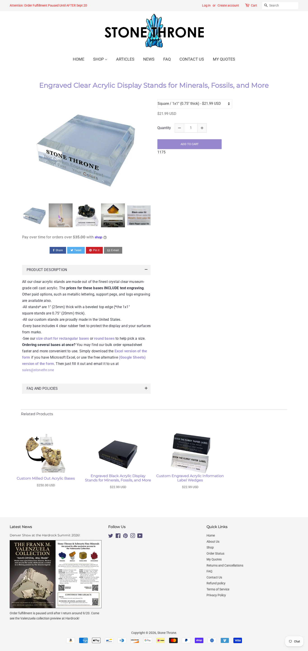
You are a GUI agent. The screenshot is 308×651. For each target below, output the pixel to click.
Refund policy (216, 583)
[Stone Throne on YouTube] (140, 536)
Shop (99, 59)
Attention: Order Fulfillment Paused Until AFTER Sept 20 (48, 5)
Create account (228, 5)
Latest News (21, 527)
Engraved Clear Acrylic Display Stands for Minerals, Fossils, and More (154, 85)
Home (78, 59)
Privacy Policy (216, 595)
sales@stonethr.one (38, 370)
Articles (125, 59)
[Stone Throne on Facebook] (118, 536)
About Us (213, 541)
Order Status (215, 553)
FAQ (167, 59)
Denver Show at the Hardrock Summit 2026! (45, 535)
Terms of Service (218, 589)
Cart (254, 5)
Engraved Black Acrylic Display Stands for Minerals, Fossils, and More (118, 478)
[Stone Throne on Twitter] (110, 536)
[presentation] (18, 216)
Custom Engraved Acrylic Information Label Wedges (190, 478)
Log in (206, 5)
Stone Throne (166, 633)
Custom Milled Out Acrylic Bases (46, 478)
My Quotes (224, 59)
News (148, 59)
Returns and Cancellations (225, 565)
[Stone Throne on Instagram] (132, 536)
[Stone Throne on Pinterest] (125, 536)
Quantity (164, 128)
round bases (104, 338)
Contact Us (191, 59)
